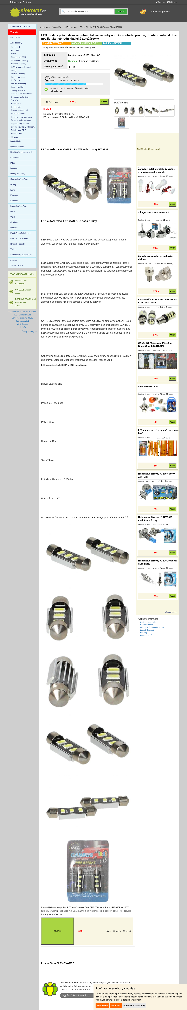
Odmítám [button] (115, 1005)
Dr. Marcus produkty (19, 60)
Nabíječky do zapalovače (21, 94)
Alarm (13, 54)
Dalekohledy (15, 141)
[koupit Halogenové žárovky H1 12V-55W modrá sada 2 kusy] (157, 535)
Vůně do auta (16, 133)
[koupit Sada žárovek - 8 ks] (157, 405)
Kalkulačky (22, 327)
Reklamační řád (146, 625)
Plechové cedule (18, 113)
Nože (12, 211)
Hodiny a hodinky (17, 174)
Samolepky (16, 104)
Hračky (13, 184)
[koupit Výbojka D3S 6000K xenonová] (157, 231)
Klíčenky (14, 201)
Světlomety (16, 107)
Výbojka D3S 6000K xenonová (153, 212)
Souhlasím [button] (102, 1005)
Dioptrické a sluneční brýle (21, 152)
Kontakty (143, 633)
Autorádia (15, 50)
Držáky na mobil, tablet (21, 67)
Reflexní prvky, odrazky (21, 120)
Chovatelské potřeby (19, 179)
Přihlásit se (173, 2)
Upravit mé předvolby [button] (134, 1005)
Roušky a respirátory (19, 238)
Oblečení (14, 222)
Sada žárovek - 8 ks (148, 386)
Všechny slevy (170, 612)
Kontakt (28, 2)
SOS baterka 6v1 (22, 321)
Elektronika (15, 157)
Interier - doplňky (18, 74)
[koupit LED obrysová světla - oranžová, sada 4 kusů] (157, 448)
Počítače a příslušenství (20, 233)
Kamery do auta (18, 77)
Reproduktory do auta (20, 124)
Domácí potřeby (17, 147)
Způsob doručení (147, 630)
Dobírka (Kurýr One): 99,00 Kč (59, 114)
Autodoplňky (57, 27)
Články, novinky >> (29, 332)
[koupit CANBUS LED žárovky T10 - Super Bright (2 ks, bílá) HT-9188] (157, 361)
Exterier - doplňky (18, 64)
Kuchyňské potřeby (18, 206)
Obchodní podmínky (148, 622)
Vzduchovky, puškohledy (21, 255)
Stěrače (14, 100)
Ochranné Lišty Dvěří (20, 97)
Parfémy (14, 228)
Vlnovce (14, 137)
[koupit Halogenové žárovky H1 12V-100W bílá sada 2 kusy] (157, 579)
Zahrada (13, 260)
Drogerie (13, 168)
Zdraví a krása (16, 265)
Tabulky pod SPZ (18, 130)
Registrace (161, 2)
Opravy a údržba (18, 90)
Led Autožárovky (70, 27)
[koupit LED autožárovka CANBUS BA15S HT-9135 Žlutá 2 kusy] (157, 318)
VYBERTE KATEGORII (20, 27)
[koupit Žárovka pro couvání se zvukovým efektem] (157, 274)
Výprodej (14, 32)
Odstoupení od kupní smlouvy (152, 627)
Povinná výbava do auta (21, 117)
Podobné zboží (146, 635)
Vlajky (13, 249)
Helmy (14, 70)
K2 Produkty (16, 80)
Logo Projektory (17, 87)
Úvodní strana (17, 2)
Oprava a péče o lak (19, 110)
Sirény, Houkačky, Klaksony (23, 127)
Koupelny (14, 195)
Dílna (12, 163)
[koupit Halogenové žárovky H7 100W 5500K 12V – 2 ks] (157, 492)
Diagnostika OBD (18, 57)
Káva (12, 190)
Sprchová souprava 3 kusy (22, 318)
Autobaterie (16, 47)
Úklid (12, 217)
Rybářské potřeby (17, 244)
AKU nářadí (15, 37)
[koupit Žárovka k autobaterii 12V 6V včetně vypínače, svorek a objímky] (157, 187)
